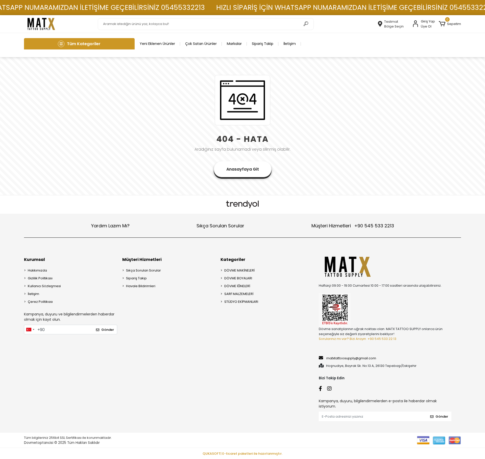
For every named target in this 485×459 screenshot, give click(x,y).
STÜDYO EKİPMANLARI (241, 301)
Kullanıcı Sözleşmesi (44, 286)
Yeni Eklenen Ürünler (157, 43)
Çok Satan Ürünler (201, 43)
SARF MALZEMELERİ (238, 293)
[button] (450, 24)
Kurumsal (34, 259)
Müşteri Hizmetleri (352, 226)
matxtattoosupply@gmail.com (351, 358)
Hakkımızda (37, 270)
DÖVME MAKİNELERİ (239, 270)
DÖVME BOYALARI (238, 278)
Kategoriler (233, 259)
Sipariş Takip (262, 43)
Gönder (107, 329)
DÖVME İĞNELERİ (237, 286)
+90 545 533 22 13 (382, 338)
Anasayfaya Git (242, 169)
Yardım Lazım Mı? (110, 226)
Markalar (234, 43)
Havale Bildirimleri (140, 286)
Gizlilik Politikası (40, 278)
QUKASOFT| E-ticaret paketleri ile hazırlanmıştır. (242, 453)
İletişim (289, 43)
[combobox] (30, 329)
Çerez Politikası (40, 301)
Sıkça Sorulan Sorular (220, 226)
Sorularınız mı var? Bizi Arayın (342, 338)
